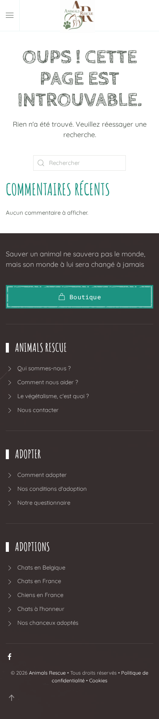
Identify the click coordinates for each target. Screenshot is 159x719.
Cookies (98, 680)
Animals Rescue (47, 673)
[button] (10, 15)
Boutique (85, 297)
